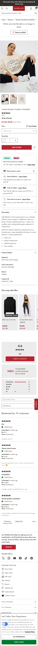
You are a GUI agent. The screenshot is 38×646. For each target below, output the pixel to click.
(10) (3, 115)
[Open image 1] (5, 99)
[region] (19, 629)
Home (3, 19)
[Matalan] (19, 8)
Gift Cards (8, 577)
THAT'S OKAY (19, 642)
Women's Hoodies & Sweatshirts (25, 19)
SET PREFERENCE (19, 637)
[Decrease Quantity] (4, 140)
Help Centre (9, 573)
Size (3, 126)
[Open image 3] (21, 99)
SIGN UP (9, 547)
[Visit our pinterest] (31, 558)
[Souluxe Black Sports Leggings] (27, 305)
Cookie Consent (10, 596)
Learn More (23, 177)
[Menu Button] (2, 8)
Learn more (31, 165)
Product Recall (9, 592)
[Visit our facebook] (20, 558)
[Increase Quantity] (15, 140)
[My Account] (31, 8)
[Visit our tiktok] (26, 558)
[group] (5, 327)
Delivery (7, 580)
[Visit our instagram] (9, 558)
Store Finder (8, 569)
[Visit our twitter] (3, 558)
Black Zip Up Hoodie (9, 320)
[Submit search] (6, 8)
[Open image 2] (13, 99)
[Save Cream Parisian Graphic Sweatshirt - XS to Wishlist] (13, 32)
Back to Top (19, 521)
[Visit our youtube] (14, 558)
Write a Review (7, 118)
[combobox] (19, 131)
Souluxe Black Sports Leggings (26, 321)
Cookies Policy (30, 632)
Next (34, 521)
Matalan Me (9, 588)
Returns (7, 584)
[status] (9, 140)
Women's (10, 19)
